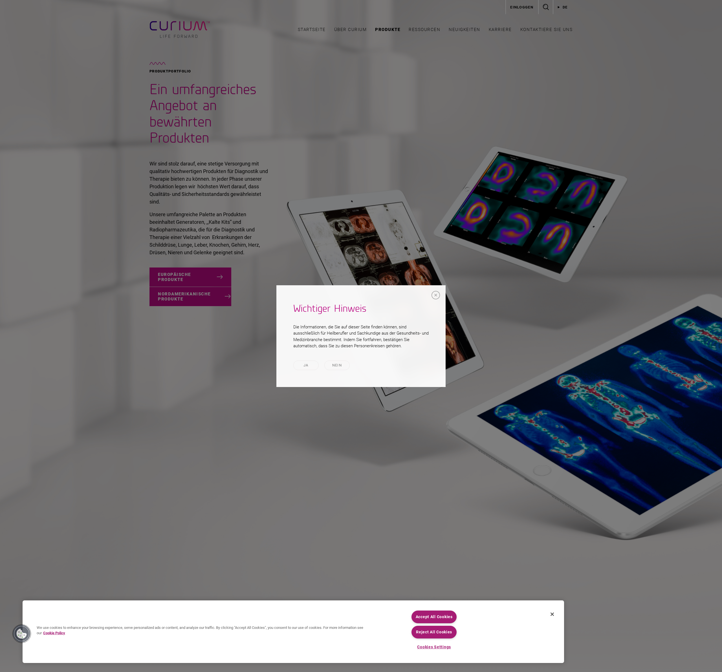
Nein (337, 365)
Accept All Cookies (434, 616)
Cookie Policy (54, 633)
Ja (306, 365)
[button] (22, 634)
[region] (293, 631)
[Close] (436, 295)
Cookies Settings (434, 647)
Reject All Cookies (434, 632)
